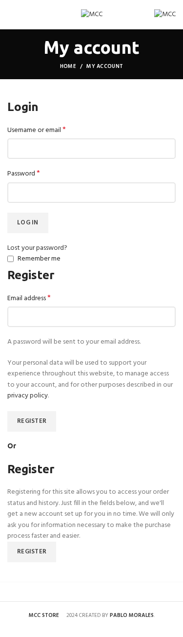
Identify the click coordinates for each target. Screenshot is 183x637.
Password (23, 174)
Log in (28, 223)
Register (31, 421)
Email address (29, 298)
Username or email (36, 130)
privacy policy (27, 395)
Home (68, 66)
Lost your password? (37, 248)
